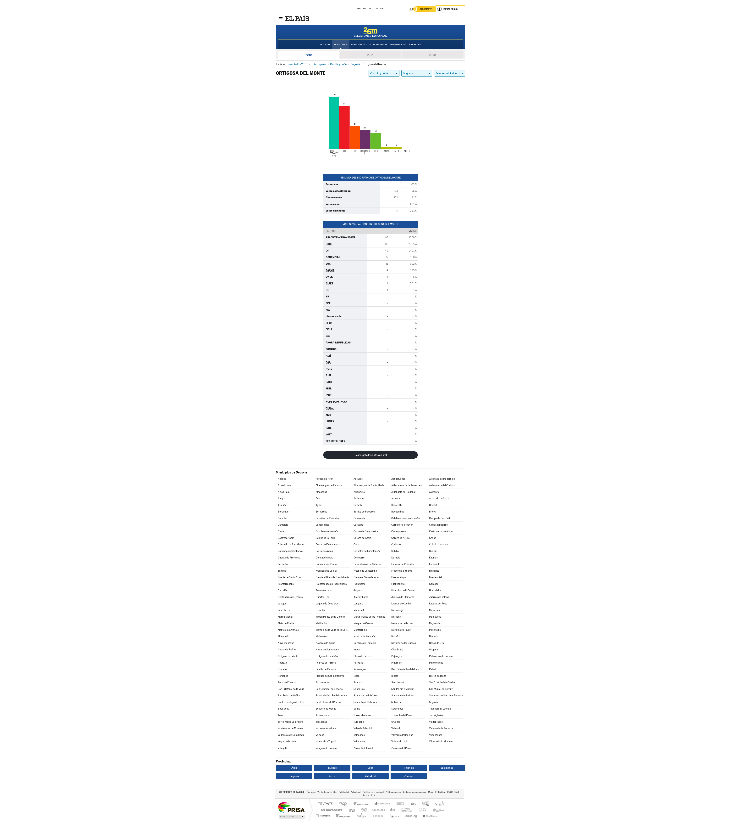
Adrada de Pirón (324, 478)
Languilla (358, 603)
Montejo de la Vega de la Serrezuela (333, 629)
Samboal (358, 682)
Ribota (394, 675)
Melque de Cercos (363, 623)
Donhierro (359, 557)
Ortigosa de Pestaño (327, 656)
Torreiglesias (436, 715)
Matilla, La (321, 623)
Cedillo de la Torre (325, 537)
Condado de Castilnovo (290, 551)
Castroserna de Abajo (441, 531)
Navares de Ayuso (325, 643)
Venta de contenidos (327, 792)
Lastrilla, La (284, 610)
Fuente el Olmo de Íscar (366, 577)
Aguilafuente (398, 478)
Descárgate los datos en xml (370, 454)
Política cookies (393, 792)
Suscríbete (426, 9)
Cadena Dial (393, 809)
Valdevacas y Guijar (326, 728)
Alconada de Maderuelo (442, 478)
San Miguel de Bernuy (441, 689)
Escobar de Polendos (402, 564)
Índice (366, 795)
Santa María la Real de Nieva (331, 695)
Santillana (362, 804)
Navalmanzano (286, 643)
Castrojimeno (398, 531)
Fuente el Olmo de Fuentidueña (332, 577)
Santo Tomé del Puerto (328, 702)
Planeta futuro (421, 809)
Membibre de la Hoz (402, 623)
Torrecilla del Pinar (401, 715)
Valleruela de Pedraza (441, 728)
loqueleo (411, 815)
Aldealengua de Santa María (369, 485)
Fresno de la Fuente (401, 570)
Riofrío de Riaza (437, 675)
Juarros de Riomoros (402, 597)
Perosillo (358, 662)
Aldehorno (359, 491)
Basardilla (396, 505)
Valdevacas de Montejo (290, 728)
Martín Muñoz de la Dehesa (330, 616)
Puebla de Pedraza (326, 669)
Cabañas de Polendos (327, 518)
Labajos (282, 603)
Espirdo (282, 570)
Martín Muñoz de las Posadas (369, 616)
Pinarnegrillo (436, 662)
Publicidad (344, 792)
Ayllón (319, 505)
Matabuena (435, 616)
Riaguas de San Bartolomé (330, 675)
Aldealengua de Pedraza (329, 485)
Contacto (311, 792)
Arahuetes (359, 498)
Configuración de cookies (414, 792)
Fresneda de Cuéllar (326, 570)
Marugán (396, 616)
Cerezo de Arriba (400, 537)
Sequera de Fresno (326, 708)
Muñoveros (322, 636)
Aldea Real (283, 491)
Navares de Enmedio (365, 643)
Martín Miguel (285, 616)
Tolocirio (282, 715)
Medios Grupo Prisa (291, 816)
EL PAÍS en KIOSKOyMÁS (447, 792)
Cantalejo (283, 524)
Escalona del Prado (326, 564)
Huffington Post (331, 809)
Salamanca (447, 767)
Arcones (395, 498)
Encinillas (283, 564)
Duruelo (395, 557)
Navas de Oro (436, 643)
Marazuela (435, 610)
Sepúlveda (283, 708)
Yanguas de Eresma (326, 748)
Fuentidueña (398, 583)
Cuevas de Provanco (289, 557)
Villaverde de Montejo (441, 741)
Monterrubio (360, 629)
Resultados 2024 (361, 44)
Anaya (281, 498)
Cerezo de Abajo (362, 537)
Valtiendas (359, 734)
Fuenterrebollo (286, 583)
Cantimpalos (322, 524)
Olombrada (397, 649)
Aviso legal (356, 792)
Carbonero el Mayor (402, 524)
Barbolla (358, 505)
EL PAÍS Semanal (407, 809)
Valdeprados (436, 721)
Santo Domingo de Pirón (291, 702)
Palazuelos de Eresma (441, 656)
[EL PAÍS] (297, 18)
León (371, 767)
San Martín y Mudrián (402, 689)
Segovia (433, 702)
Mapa (430, 792)
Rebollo (433, 669)
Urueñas (395, 721)
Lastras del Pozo (438, 603)
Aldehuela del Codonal (403, 491)
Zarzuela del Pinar (401, 748)
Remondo (283, 675)
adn (424, 804)
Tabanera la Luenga (440, 708)
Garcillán (283, 590)
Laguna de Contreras (327, 603)
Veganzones (435, 734)
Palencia (409, 767)
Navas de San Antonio (327, 649)
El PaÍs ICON (378, 815)
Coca (356, 544)
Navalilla (433, 636)
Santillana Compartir (382, 804)
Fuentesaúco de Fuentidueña (331, 583)
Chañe (432, 537)
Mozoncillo (435, 629)
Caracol (438, 804)
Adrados (358, 478)
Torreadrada (322, 715)
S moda (394, 815)
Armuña (282, 505)
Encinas (433, 557)
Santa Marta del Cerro (365, 695)
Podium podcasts (361, 815)
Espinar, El (434, 564)
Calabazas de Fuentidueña (405, 518)
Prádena (282, 669)
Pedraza (282, 662)
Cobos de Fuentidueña (328, 544)
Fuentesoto (359, 583)
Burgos (332, 767)
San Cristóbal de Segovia (329, 689)
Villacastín (359, 741)
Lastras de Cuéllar (401, 603)
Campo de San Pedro (440, 518)
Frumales (434, 570)
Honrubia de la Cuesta (403, 590)
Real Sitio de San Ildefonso (405, 669)
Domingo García (324, 557)
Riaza (357, 675)
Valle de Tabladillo (363, 728)
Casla (281, 531)
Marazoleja (397, 610)
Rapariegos (360, 669)
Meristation (429, 815)
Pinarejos (396, 662)
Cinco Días (378, 809)
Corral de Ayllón (324, 551)
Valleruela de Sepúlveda (291, 734)
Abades (282, 478)
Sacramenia (322, 682)
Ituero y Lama (361, 597)
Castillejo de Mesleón (327, 531)
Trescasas (321, 721)
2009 (432, 54)
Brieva (432, 511)
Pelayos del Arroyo (326, 662)
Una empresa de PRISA (291, 807)
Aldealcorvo (284, 485)
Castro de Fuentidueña (366, 531)
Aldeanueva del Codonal (442, 485)
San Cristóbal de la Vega (291, 689)
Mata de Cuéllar (286, 623)
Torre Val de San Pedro (290, 721)
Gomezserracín (324, 590)
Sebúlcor (396, 702)
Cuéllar (433, 551)
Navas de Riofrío (287, 649)
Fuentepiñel (435, 577)
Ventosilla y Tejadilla (327, 741)
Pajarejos (396, 656)
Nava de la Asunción (365, 636)
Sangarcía (359, 689)
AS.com (411, 804)
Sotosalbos (397, 708)
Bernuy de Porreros (364, 511)
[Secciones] (280, 18)
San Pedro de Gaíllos (289, 695)
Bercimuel (283, 511)
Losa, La (320, 610)
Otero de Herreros (363, 656)
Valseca (320, 734)
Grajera (358, 590)
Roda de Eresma (287, 682)
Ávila (294, 767)
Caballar (282, 518)
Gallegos (433, 583)
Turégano (359, 721)
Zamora (408, 776)
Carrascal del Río (438, 524)
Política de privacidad (373, 792)
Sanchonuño (398, 682)
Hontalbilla (435, 590)
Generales (414, 44)
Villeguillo (283, 748)
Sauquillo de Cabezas (365, 702)
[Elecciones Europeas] (370, 32)
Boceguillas (397, 511)
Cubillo (395, 551)
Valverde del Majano (402, 734)
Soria (332, 776)
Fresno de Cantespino (365, 570)
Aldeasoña (321, 491)
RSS (373, 795)
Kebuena (435, 809)
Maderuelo (359, 610)
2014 (370, 54)
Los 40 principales (344, 804)
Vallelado (396, 728)
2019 (308, 54)
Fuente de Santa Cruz (289, 577)
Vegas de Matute (287, 741)
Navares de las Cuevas (403, 643)
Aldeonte (434, 491)
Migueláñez (435, 623)
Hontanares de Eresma (290, 597)
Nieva (357, 649)
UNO (352, 809)
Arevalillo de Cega (439, 498)
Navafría (396, 636)
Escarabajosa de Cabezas (367, 564)
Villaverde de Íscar (401, 741)
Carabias (358, 524)
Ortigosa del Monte (288, 656)
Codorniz (396, 544)
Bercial (433, 505)
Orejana (433, 649)
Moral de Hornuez (401, 629)
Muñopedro (284, 636)
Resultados (341, 44)
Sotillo (357, 708)
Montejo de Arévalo (288, 629)
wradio (363, 809)
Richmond (323, 815)
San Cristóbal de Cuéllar (442, 682)
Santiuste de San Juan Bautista (446, 695)
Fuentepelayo (398, 577)
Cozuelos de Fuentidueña (367, 551)
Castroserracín (286, 537)
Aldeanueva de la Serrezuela (406, 485)
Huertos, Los (322, 597)
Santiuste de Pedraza (402, 695)
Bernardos (321, 511)
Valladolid (370, 776)
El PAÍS (326, 804)
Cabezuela (359, 518)
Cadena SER (399, 804)
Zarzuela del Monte (364, 748)
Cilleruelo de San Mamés (291, 544)
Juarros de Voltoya (439, 597)
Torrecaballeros (362, 715)
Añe (318, 498)
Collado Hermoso (438, 544)
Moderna (342, 815)
